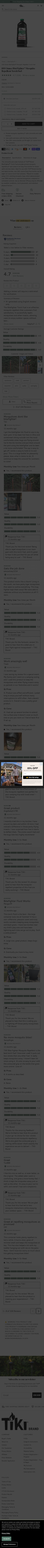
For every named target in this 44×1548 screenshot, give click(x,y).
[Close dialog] (41, 764)
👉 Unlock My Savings (32, 777)
